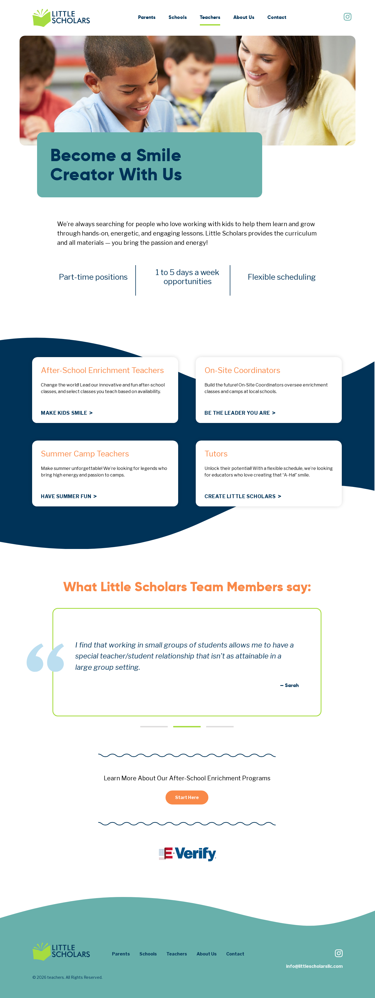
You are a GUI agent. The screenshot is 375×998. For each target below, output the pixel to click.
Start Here (187, 797)
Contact (276, 17)
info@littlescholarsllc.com (314, 966)
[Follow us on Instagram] (347, 17)
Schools (178, 17)
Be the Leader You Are (238, 413)
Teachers (210, 17)
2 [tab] (187, 726)
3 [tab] (220, 726)
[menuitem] (146, 18)
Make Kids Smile (64, 413)
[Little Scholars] (61, 17)
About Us (243, 17)
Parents (146, 17)
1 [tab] (154, 726)
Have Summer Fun (67, 497)
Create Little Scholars (241, 497)
